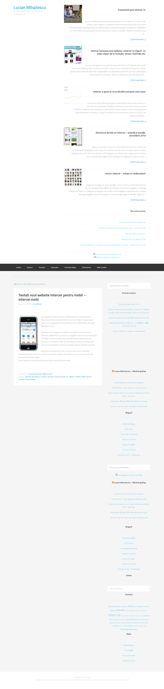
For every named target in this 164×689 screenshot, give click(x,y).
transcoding (30, 379)
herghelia (131, 610)
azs (126, 606)
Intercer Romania (42, 680)
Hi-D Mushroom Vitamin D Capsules (129, 382)
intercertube (131, 616)
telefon (21, 379)
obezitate (111, 622)
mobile (83, 377)
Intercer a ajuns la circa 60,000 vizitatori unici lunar (119, 91)
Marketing (130, 619)
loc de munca (122, 619)
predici (123, 622)
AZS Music (129, 429)
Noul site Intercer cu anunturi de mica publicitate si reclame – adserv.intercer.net (113, 245)
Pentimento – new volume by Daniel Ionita (129, 388)
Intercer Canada (129, 439)
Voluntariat (126, 629)
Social (39, 374)
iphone (72, 377)
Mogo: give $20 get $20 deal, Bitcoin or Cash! (128, 401)
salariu (146, 622)
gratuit (126, 610)
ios (67, 377)
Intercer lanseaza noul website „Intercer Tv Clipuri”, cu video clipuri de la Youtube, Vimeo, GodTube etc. (118, 52)
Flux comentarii (129, 655)
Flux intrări (129, 650)
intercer (50, 377)
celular (44, 377)
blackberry (36, 377)
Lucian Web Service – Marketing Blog (130, 371)
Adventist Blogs (128, 424)
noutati (147, 619)
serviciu (121, 626)
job (145, 616)
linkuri (117, 619)
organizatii (117, 622)
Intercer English (128, 444)
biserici (136, 606)
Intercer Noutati (129, 450)
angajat (123, 606)
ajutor (118, 606)
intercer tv (138, 616)
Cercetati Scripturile (129, 434)
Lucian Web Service (76, 680)
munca (136, 619)
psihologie (128, 622)
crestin (146, 606)
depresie (113, 610)
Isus (143, 616)
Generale (32, 374)
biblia (130, 606)
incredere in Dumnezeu (140, 610)
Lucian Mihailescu (30, 7)
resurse (142, 622)
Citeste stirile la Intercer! (135, 233)
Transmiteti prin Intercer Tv (132, 10)
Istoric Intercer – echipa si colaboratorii (125, 173)
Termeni (89, 680)
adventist (112, 606)
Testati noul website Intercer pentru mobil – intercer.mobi (122, 228)
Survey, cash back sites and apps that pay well (128, 406)
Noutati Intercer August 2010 (133, 239)
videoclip (139, 626)
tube (136, 626)
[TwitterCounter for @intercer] (107, 257)
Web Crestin (47, 374)
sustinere (130, 626)
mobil (77, 377)
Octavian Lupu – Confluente (128, 455)
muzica (141, 619)
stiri (124, 626)
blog (139, 606)
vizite (144, 626)
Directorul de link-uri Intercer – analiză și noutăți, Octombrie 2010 (121, 134)
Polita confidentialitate (105, 680)
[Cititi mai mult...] (138, 39)
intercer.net (124, 616)
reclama (137, 623)
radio (132, 622)
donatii (120, 610)
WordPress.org (129, 660)
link (148, 616)
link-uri (111, 619)
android (28, 377)
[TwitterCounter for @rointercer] (107, 254)
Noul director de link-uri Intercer (132, 222)
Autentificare (129, 645)
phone (89, 377)
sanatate (115, 626)
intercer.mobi (60, 377)
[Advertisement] (129, 353)
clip (142, 606)
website (134, 629)
